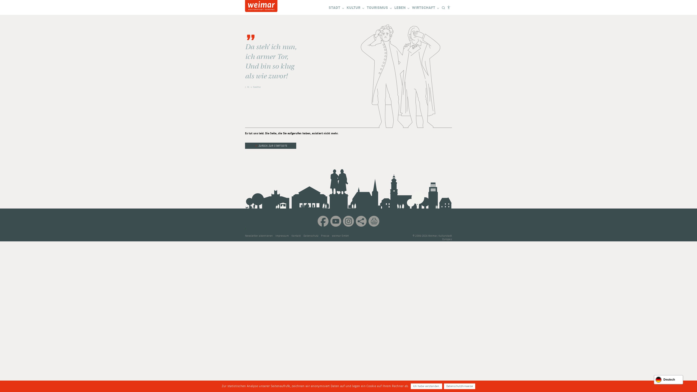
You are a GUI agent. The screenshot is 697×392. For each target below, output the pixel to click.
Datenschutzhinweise (459, 386)
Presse (325, 236)
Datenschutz (310, 236)
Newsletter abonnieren (259, 236)
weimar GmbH (340, 236)
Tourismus (377, 7)
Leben (400, 7)
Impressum (282, 236)
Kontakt (296, 236)
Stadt (334, 7)
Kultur (353, 7)
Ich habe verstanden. (426, 386)
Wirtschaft (423, 7)
